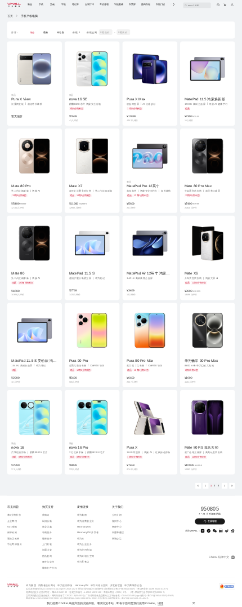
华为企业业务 (84, 544)
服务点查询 (48, 561)
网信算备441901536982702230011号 (44, 598)
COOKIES (48, 588)
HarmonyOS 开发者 (88, 532)
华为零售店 (83, 561)
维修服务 (47, 538)
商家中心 (117, 526)
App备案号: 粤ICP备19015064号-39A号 (155, 595)
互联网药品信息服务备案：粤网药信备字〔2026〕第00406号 (55, 595)
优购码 (46, 514)
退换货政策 (13, 538)
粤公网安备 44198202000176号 (152, 588)
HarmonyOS (84, 526)
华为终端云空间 (86, 555)
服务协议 (39, 588)
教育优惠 (47, 526)
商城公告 (117, 538)
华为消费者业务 (86, 520)
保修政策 (12, 532)
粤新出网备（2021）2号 (115, 592)
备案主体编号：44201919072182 (85, 592)
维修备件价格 (49, 567)
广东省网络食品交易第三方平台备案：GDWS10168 (110, 595)
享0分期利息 (14, 514)
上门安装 (47, 544)
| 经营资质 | (109, 588)
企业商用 (12, 520)
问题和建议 (118, 532)
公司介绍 (117, 514)
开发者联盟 (116, 584)
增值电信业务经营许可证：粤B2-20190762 (46, 592)
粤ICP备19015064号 (125, 588)
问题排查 (47, 549)
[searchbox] (196, 4)
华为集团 (82, 514)
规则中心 (117, 520)
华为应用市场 (84, 549)
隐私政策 (30, 588)
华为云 (80, 538)
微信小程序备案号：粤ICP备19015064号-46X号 (125, 598)
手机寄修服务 (14, 544)
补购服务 (47, 532)
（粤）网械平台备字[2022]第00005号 (146, 592)
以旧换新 (47, 520)
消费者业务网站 (47, 584)
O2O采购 (12, 526)
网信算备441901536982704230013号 (82, 598)
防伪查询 (47, 555)
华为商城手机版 (133, 584)
